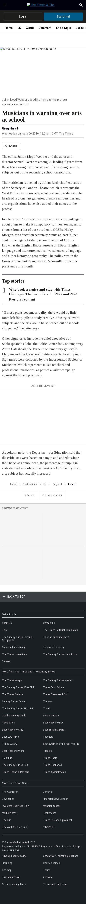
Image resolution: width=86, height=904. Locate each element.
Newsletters (8, 722)
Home (9, 27)
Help (4, 630)
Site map (6, 870)
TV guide (7, 758)
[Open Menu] (5, 5)
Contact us (49, 623)
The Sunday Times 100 (15, 765)
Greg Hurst (10, 128)
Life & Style (63, 27)
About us (7, 623)
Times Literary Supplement (57, 820)
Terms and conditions (55, 884)
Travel (13, 484)
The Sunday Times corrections (60, 654)
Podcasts (48, 736)
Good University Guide (14, 715)
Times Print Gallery (53, 687)
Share (13, 145)
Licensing (7, 863)
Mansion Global (51, 806)
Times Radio (50, 758)
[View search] (81, 5)
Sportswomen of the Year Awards (61, 743)
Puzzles (47, 751)
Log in (23, 16)
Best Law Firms (10, 736)
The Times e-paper (12, 680)
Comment (45, 27)
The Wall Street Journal (15, 827)
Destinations (30, 484)
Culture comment (52, 495)
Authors (47, 877)
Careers (6, 661)
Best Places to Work (13, 751)
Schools (29, 495)
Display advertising (53, 647)
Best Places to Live (53, 722)
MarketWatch (9, 813)
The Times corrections (14, 654)
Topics (46, 870)
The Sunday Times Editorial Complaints (17, 639)
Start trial (63, 16)
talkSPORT (49, 827)
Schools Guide (51, 715)
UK (19, 27)
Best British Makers (53, 729)
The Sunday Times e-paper (57, 680)
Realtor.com (49, 813)
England (57, 484)
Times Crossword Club (55, 694)
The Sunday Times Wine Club (18, 687)
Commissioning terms (14, 884)
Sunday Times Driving (14, 701)
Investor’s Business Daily (15, 806)
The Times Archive (12, 694)
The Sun (6, 820)
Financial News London (55, 799)
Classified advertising (14, 647)
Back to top (16, 596)
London (72, 484)
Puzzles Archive (10, 877)
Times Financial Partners (15, 772)
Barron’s (47, 791)
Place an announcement (56, 637)
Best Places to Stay (12, 729)
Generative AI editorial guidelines (60, 856)
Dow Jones (8, 799)
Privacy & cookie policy (14, 856)
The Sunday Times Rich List (17, 708)
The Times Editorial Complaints (60, 630)
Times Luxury (9, 743)
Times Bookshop (52, 765)
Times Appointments (54, 772)
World (30, 27)
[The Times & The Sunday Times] (43, 5)
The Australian (10, 791)
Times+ (47, 701)
